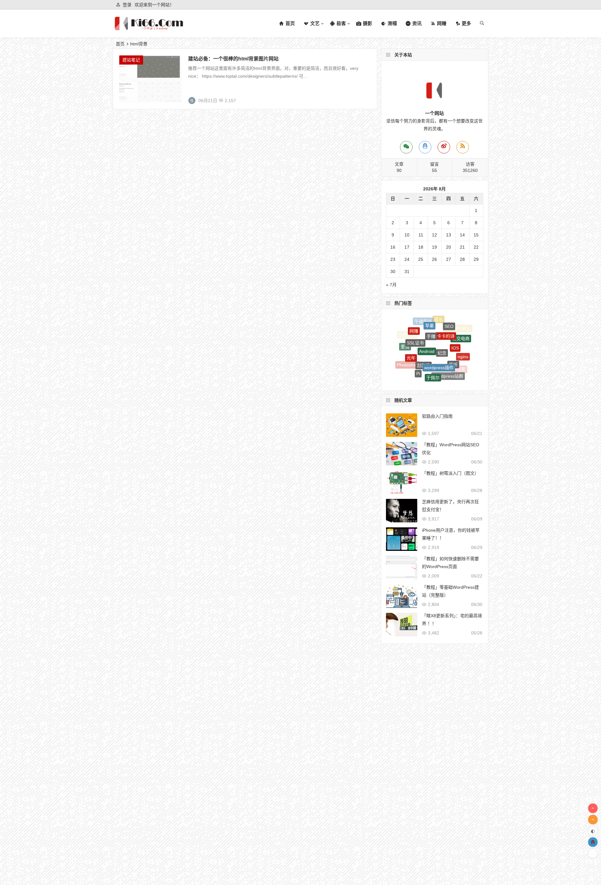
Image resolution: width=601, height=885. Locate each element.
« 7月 (391, 284)
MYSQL (413, 371)
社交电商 (461, 333)
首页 (120, 43)
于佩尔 (432, 362)
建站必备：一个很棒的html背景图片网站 (233, 58)
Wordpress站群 (448, 363)
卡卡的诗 (446, 322)
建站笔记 (131, 59)
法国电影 (439, 380)
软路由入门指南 (437, 416)
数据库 (425, 374)
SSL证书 (415, 329)
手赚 (431, 321)
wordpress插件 (439, 347)
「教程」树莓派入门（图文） (450, 473)
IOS (455, 333)
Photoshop (407, 358)
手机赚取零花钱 (440, 375)
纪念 (442, 333)
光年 (411, 344)
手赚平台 (425, 379)
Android (426, 331)
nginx (463, 348)
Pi (418, 361)
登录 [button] (127, 4)
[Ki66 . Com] (148, 28)
